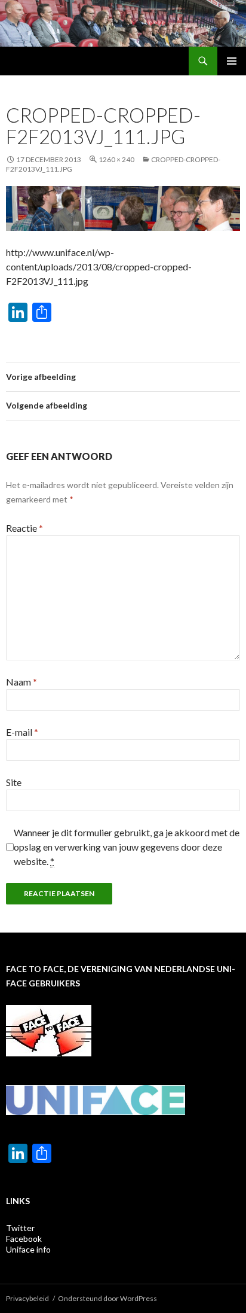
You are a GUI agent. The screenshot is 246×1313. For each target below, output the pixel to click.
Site (13, 782)
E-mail (22, 732)
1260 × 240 (116, 159)
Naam (21, 681)
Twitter (20, 1228)
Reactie (24, 528)
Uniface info (28, 1249)
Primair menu (231, 61)
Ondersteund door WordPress (107, 1298)
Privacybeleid (27, 1298)
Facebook (24, 1238)
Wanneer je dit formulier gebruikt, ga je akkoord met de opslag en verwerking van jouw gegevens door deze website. (126, 847)
